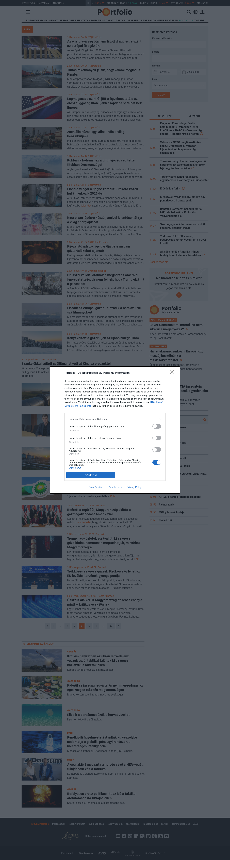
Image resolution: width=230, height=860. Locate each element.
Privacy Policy (134, 487)
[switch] (156, 426)
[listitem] (115, 419)
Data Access (115, 487)
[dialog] (115, 430)
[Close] (173, 373)
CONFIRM (91, 475)
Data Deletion (96, 487)
